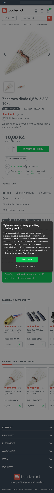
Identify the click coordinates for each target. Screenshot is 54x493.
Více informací (28, 253)
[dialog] (27, 246)
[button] (26, 266)
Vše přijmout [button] (27, 260)
